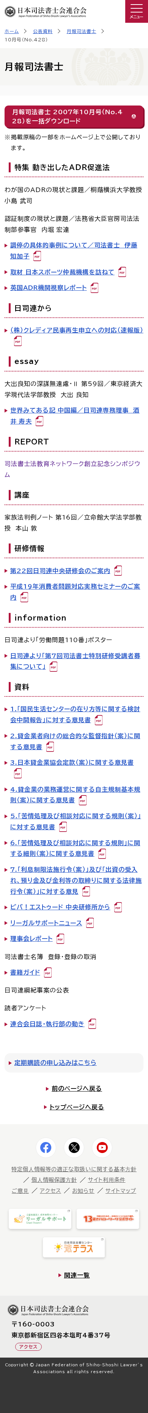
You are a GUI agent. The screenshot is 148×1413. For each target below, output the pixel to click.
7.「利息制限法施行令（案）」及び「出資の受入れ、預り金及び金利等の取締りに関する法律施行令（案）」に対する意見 (76, 880)
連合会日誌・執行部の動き (47, 1024)
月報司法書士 (81, 31)
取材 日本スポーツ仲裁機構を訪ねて (62, 272)
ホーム (12, 31)
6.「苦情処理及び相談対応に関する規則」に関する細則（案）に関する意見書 (75, 848)
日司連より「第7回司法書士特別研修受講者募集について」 (75, 661)
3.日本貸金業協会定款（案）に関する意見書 (72, 762)
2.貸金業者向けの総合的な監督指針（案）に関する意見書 (75, 741)
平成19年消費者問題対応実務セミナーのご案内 (75, 591)
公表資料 (43, 31)
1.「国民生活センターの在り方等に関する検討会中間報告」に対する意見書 (75, 714)
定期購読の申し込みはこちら (55, 1063)
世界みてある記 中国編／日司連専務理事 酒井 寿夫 (75, 415)
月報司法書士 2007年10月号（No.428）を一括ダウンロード (67, 116)
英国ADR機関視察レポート (48, 288)
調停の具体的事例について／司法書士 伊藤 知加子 (73, 250)
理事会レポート (31, 939)
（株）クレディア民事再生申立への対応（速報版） (76, 330)
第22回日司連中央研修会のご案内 (60, 571)
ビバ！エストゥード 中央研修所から (60, 907)
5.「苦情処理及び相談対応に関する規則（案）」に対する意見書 (75, 821)
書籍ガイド (25, 972)
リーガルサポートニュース (46, 923)
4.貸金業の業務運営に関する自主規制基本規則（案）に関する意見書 (75, 794)
